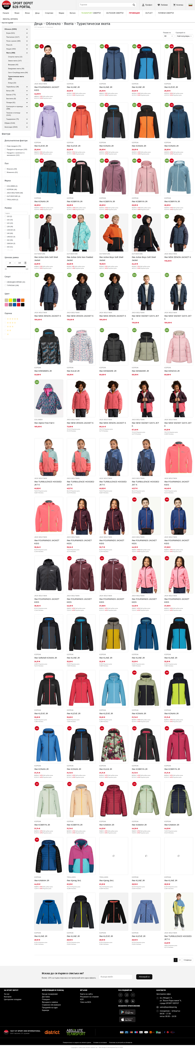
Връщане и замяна (50, 1002)
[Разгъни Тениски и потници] (27, 113)
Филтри (6, 133)
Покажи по (168, 32)
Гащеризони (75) (12, 119)
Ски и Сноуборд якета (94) (18, 72)
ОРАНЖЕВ (22, 300)
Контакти (7, 997)
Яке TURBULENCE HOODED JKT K (48, 483)
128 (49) (10, 226)
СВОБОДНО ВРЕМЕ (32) (16, 282)
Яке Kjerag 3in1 (74, 880)
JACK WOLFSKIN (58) (15, 193)
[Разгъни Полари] (27, 103)
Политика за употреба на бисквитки (120, 1042)
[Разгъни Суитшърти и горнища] (27, 106)
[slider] (5, 266)
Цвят (7, 293)
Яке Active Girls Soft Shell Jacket (46, 258)
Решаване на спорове (89, 997)
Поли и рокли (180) (13, 41)
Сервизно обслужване (51, 1005)
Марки (61, 13)
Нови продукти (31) (14, 146)
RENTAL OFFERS (10, 19)
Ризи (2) (9, 45)
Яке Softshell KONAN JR (45, 658)
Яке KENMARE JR (107, 371)
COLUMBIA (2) (12, 186)
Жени (27, 13)
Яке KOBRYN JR (74, 201)
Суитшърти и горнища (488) (14, 108)
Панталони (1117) (12, 37)
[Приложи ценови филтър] (25, 262)
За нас (6, 994)
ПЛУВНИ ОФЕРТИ (166, 13)
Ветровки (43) (13, 65)
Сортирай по (180, 32)
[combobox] (108, 4)
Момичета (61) (12, 172)
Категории (7, 22)
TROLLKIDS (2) (12, 199)
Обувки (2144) (10, 123)
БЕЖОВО (6, 300)
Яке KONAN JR (106, 146)
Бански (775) (11, 95)
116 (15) (10, 220)
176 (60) (10, 250)
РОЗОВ (6, 304)
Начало (6, 13)
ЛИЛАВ (18, 300)
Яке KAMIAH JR (106, 825)
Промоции (134, 13)
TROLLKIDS (71, 877)
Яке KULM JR (73, 371)
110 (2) (9, 216)
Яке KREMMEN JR (43, 371)
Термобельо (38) (12, 87)
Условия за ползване (100, 1042)
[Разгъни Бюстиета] (27, 99)
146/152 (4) (11, 237)
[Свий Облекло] (27, 29)
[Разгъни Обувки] (27, 123)
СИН (14, 304)
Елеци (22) (12, 83)
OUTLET (149, 13)
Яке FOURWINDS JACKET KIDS (46, 88)
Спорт (7, 276)
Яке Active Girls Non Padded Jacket (80, 258)
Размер (8, 208)
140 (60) (10, 233)
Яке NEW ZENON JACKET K (177, 257)
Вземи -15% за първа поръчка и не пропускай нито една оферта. (69, 975)
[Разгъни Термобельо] (27, 87)
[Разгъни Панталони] (27, 37)
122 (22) (10, 223)
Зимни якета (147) (15, 61)
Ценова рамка (12, 257)
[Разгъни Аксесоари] (27, 127)
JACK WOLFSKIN (40, 84)
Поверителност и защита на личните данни (77, 1042)
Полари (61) (10, 102)
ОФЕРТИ (91, 13)
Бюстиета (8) (11, 98)
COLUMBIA (38, 419)
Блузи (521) (10, 33)
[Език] (190, 5)
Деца (37, 13)
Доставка (46, 997)
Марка (8, 180)
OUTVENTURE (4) (13, 196)
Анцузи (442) (11, 49)
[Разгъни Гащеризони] (27, 119)
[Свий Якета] (27, 53)
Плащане (46, 999)
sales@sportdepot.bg (168, 1007)
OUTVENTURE (39, 254)
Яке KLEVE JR (171, 87)
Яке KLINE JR (73, 87)
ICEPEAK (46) (12, 189)
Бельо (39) (10, 91)
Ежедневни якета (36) (16, 68)
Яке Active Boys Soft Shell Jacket (111, 258)
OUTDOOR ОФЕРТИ (114, 13)
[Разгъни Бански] (27, 95)
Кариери (45, 1010)
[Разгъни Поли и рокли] (27, 41)
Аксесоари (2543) (11, 127)
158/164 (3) (11, 243)
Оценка (8, 313)
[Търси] (134, 5)
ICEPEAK (70, 84)
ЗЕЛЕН (14, 300)
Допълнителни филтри (16, 140)
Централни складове (12, 999)
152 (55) (10, 240)
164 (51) (10, 247)
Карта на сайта (86, 994)
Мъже (17, 13)
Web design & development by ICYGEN (111, 1047)
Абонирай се (144, 977)
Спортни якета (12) (15, 57)
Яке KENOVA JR (172, 371)
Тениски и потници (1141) (13, 114)
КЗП (82, 999)
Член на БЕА (85, 1002)
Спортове (49, 13)
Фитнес (73, 13)
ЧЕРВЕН (18, 304)
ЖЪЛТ (10, 300)
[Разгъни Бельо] (27, 91)
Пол (7, 163)
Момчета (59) (12, 169)
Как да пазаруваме (50, 994)
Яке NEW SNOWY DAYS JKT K (145, 317)
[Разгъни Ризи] (27, 45)
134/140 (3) (11, 230)
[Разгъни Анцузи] (27, 49)
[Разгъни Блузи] (27, 33)
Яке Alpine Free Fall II (44, 423)
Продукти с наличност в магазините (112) (15, 154)
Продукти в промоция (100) (17, 149)
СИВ (10, 304)
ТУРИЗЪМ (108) (13, 285)
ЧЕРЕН (22, 304)
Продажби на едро (50, 1008)
